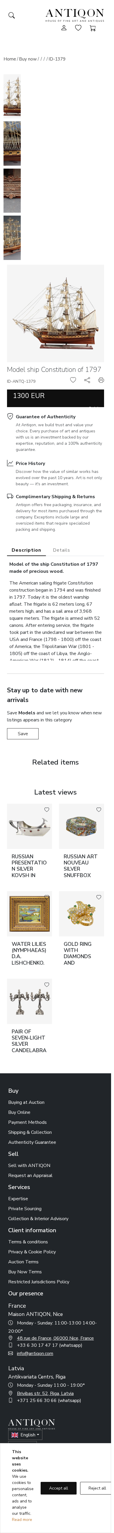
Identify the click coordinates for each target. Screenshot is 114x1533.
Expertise (18, 1198)
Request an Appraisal (30, 1175)
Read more (22, 1519)
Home (10, 59)
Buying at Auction (26, 1102)
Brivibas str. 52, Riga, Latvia (45, 1393)
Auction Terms (23, 1262)
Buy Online (19, 1112)
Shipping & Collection (30, 1132)
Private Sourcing (25, 1208)
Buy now (28, 59)
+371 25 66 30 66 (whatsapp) (49, 1400)
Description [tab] (26, 550)
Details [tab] (61, 550)
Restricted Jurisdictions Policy (38, 1282)
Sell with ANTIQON (29, 1165)
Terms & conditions (28, 1242)
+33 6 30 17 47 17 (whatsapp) (49, 1345)
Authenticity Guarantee (32, 1142)
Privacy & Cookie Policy (32, 1252)
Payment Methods (27, 1122)
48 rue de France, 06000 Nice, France (55, 1338)
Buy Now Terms (25, 1272)
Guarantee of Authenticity (45, 417)
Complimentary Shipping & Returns (55, 496)
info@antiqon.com (35, 1353)
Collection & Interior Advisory (38, 1218)
